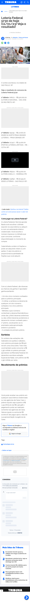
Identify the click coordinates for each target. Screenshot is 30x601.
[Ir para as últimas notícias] (21, 2)
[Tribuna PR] (15, 590)
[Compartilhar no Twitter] (8, 43)
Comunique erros (8, 444)
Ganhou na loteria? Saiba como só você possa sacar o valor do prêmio (14, 211)
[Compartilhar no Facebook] (5, 43)
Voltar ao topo (6, 450)
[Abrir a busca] (27, 2)
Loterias (15, 7)
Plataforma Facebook (16, 460)
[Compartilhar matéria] (24, 2)
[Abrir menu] (2, 2)
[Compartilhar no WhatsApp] (2, 43)
